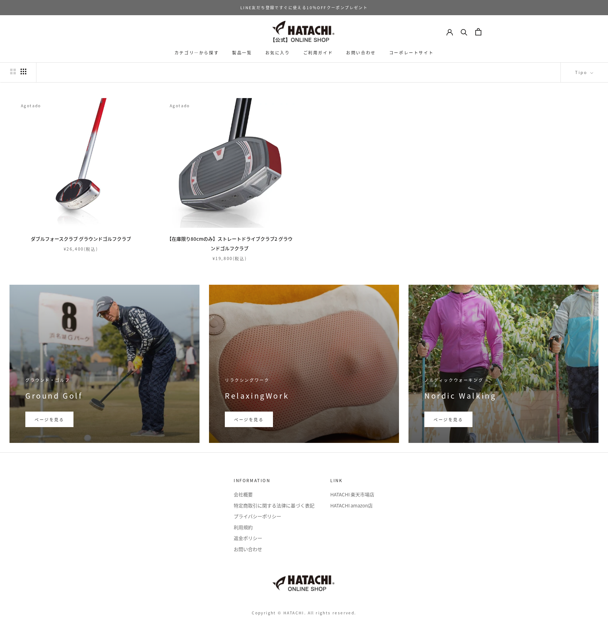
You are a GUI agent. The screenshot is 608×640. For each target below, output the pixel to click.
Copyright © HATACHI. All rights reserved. (304, 612)
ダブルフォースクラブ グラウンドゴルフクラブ (81, 238)
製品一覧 (242, 52)
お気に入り (277, 52)
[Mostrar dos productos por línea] (13, 71)
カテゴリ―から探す (196, 52)
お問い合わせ (361, 52)
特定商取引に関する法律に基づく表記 (274, 505)
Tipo (582, 72)
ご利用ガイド (318, 52)
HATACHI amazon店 (351, 505)
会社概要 (243, 494)
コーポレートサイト (411, 52)
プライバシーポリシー (257, 516)
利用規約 (243, 527)
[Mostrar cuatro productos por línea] (23, 71)
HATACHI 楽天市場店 (352, 494)
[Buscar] (464, 31)
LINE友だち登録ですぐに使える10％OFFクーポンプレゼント (304, 7)
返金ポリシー (248, 538)
